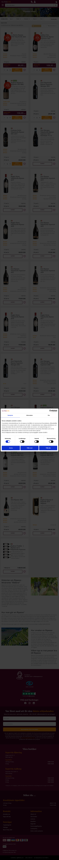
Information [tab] (29, 415)
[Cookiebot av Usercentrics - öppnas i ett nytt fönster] (50, 411)
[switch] (22, 441)
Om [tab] (49, 415)
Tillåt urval (29, 448)
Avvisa (11, 448)
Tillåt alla (48, 448)
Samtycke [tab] (10, 415)
